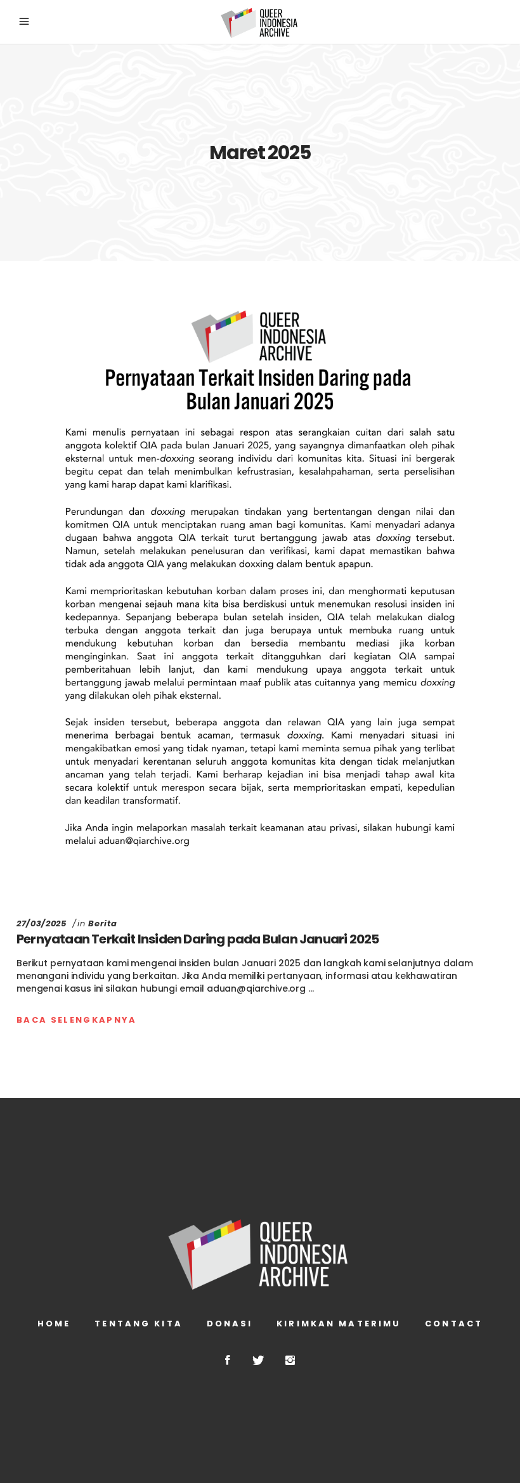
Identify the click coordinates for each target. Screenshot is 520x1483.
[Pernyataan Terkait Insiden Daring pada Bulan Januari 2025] (260, 591)
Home (53, 1324)
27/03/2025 (41, 923)
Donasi (230, 1324)
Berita (102, 923)
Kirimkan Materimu (338, 1324)
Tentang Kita (138, 1324)
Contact (454, 1324)
